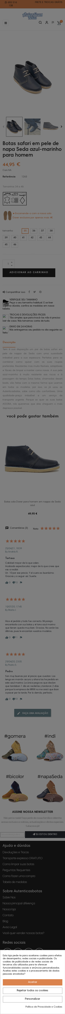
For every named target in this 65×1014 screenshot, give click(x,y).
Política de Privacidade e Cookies (43, 1007)
